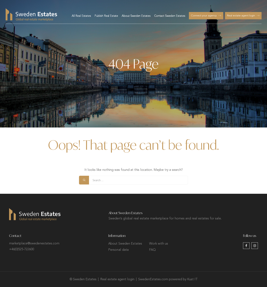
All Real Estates (81, 16)
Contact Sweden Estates (169, 16)
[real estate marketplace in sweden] (31, 14)
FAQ (152, 249)
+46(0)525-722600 (21, 249)
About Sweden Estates (136, 16)
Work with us (158, 243)
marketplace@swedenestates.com (34, 243)
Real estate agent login (241, 15)
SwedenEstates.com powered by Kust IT (168, 279)
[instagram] (254, 245)
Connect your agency (204, 15)
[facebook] (246, 245)
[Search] (84, 180)
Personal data (118, 249)
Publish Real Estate (106, 16)
